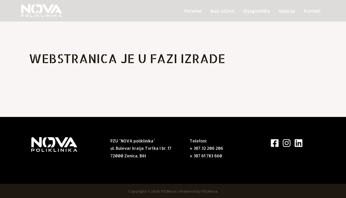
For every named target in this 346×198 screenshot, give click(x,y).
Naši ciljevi (222, 11)
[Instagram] (287, 143)
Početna (193, 11)
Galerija (287, 11)
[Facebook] (275, 143)
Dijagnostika (256, 11)
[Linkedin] (298, 143)
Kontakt (312, 11)
